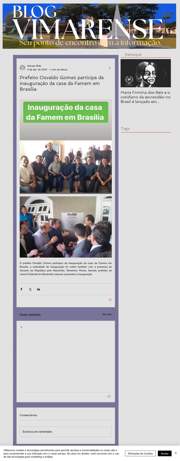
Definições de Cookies (140, 453)
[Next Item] (165, 73)
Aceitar (165, 453)
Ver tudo (107, 314)
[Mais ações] (110, 68)
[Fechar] (176, 453)
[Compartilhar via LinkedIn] (38, 289)
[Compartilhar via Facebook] (21, 289)
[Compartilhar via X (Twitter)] (30, 289)
